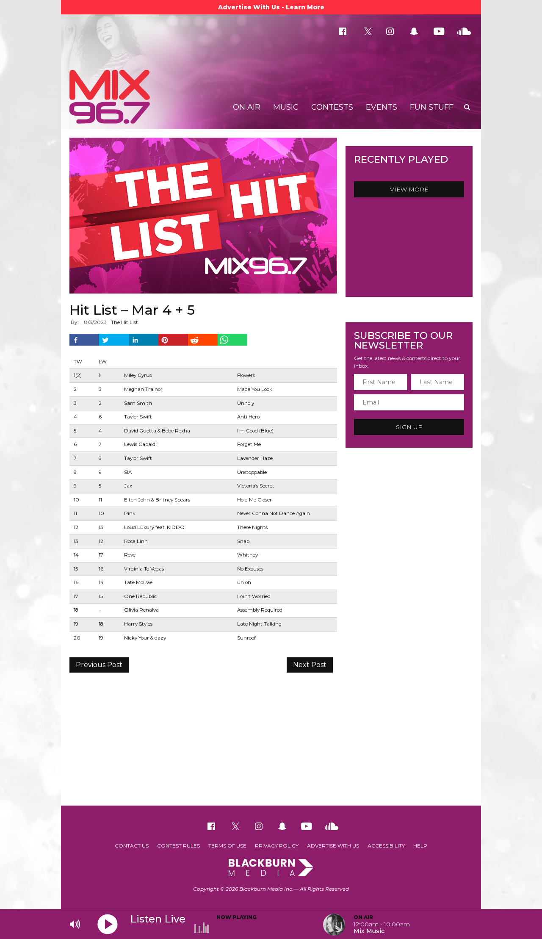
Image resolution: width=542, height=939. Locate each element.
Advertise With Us (333, 845)
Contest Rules (178, 845)
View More (409, 189)
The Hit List (124, 322)
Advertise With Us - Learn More (271, 7)
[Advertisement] (271, 738)
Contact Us (132, 845)
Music (286, 107)
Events (381, 107)
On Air (246, 107)
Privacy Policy (277, 845)
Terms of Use (227, 845)
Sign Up (409, 427)
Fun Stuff (432, 107)
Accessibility (386, 845)
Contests (332, 107)
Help (420, 845)
